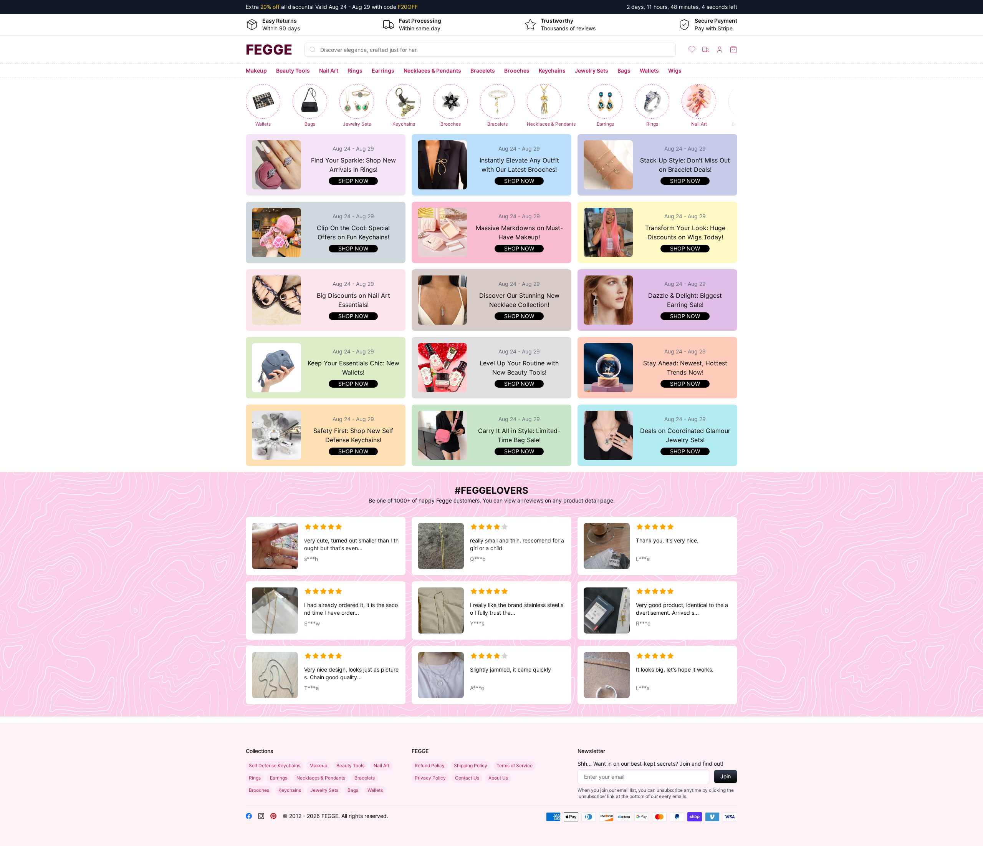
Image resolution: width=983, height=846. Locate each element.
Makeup (256, 70)
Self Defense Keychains (274, 765)
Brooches (517, 70)
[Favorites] (692, 49)
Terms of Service (514, 765)
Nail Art (328, 70)
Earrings (383, 70)
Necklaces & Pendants (432, 70)
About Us (498, 778)
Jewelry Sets (591, 70)
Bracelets (482, 70)
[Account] (719, 49)
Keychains (552, 70)
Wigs (675, 70)
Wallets (649, 70)
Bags (624, 70)
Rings (355, 70)
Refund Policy (430, 765)
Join (725, 776)
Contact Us (467, 778)
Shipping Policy (470, 765)
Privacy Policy (430, 778)
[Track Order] (706, 49)
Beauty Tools (293, 70)
